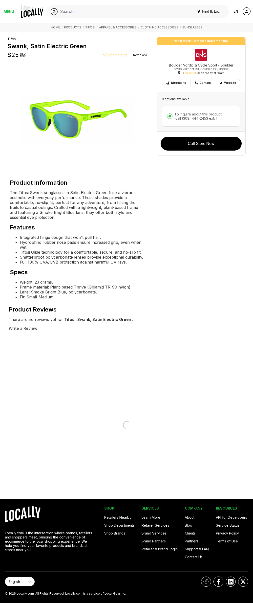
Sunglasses (192, 27)
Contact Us (194, 557)
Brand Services (154, 533)
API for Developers (231, 517)
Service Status (227, 525)
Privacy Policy (227, 533)
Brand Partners (154, 541)
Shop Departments (119, 525)
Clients (190, 533)
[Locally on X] (243, 582)
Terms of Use (227, 541)
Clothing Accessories (159, 27)
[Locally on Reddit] (206, 582)
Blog (188, 525)
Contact (205, 83)
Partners (191, 541)
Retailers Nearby (117, 517)
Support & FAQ (197, 549)
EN (235, 11)
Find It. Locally (213, 11)
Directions (178, 83)
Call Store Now (201, 143)
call (195, 118)
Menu (9, 11)
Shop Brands (114, 533)
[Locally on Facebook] (218, 582)
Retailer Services (155, 525)
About (189, 517)
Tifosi (90, 27)
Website (230, 83)
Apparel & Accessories (118, 27)
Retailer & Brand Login (160, 549)
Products (72, 27)
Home (55, 27)
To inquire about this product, (198, 116)
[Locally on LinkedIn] (231, 582)
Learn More (151, 517)
